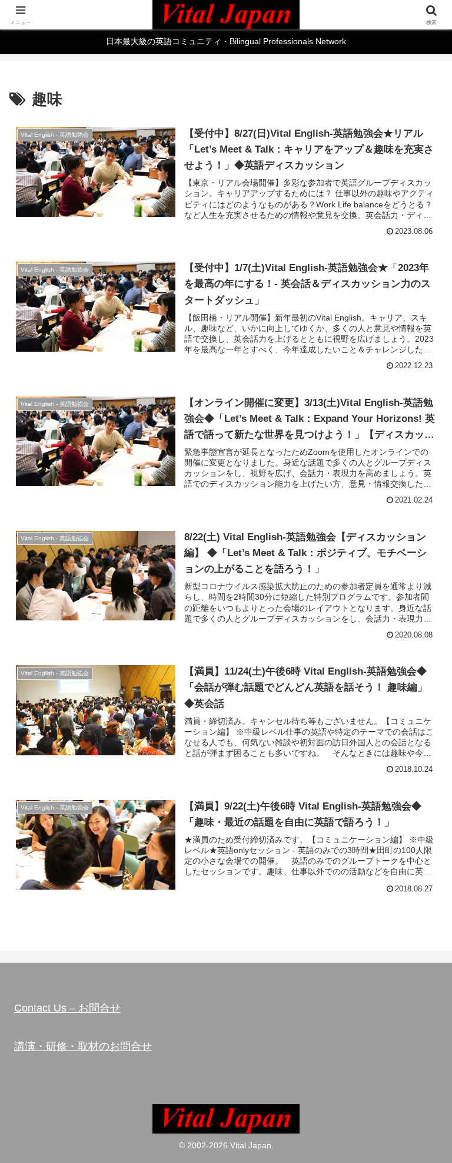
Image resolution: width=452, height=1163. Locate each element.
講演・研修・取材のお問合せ (83, 1046)
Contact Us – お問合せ (67, 1008)
